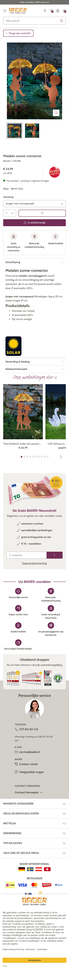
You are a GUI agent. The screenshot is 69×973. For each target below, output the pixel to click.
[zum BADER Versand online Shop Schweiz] (47, 869)
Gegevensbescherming (34, 563)
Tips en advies (12, 843)
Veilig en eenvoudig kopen (21, 813)
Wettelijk (9, 823)
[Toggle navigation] (4, 10)
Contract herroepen (27, 792)
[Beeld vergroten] (56, 113)
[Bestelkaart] (57, 10)
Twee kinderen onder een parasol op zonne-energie (23, 444)
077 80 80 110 (28, 729)
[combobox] (34, 21)
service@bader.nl (29, 752)
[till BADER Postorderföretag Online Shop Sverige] (30, 869)
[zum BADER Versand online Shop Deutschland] (21, 869)
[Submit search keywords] (61, 21)
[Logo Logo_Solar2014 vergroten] (13, 346)
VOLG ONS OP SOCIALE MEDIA (21, 852)
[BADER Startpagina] (18, 10)
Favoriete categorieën (18, 803)
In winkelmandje (36, 222)
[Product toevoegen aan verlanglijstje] (42, 213)
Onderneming (12, 833)
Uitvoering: (8, 196)
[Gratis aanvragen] (55, 555)
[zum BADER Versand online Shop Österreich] (38, 869)
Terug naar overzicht (20, 33)
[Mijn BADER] (45, 10)
